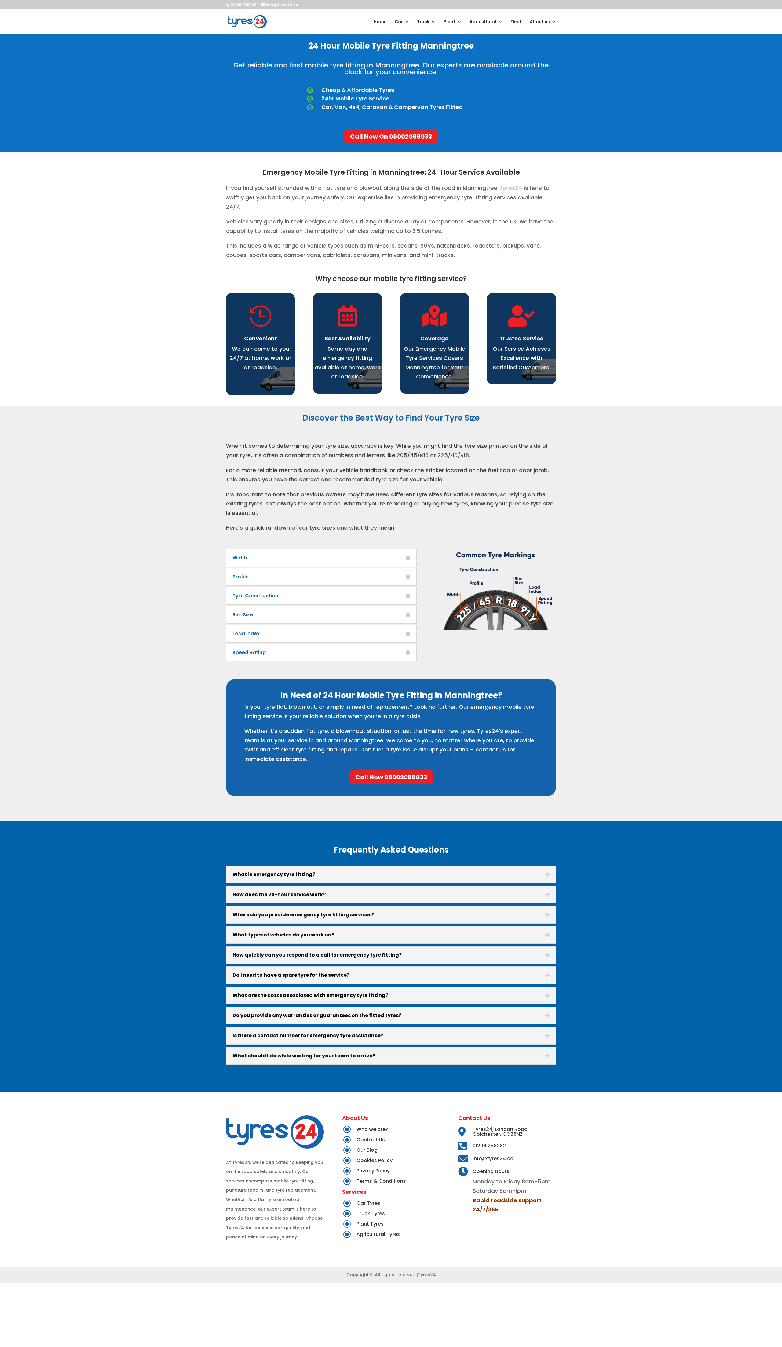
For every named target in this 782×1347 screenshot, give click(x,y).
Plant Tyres (370, 1223)
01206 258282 (489, 1145)
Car (399, 22)
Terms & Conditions (381, 1181)
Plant (449, 22)
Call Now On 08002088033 (391, 136)
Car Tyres (368, 1203)
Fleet (516, 22)
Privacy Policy (373, 1170)
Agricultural (483, 22)
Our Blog (367, 1149)
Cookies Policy (374, 1160)
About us (540, 22)
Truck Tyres (370, 1213)
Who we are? (372, 1129)
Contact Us (370, 1139)
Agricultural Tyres (378, 1234)
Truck (423, 22)
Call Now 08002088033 (391, 777)
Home (380, 22)
